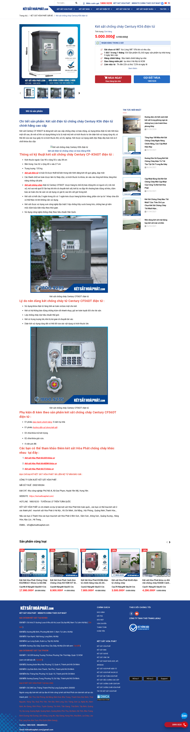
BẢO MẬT (100, 620)
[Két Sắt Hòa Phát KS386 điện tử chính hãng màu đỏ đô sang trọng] (95, 563)
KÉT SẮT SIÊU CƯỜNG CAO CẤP (108, 680)
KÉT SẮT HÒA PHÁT (104, 646)
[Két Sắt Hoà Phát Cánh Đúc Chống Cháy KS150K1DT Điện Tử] (64, 563)
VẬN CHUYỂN (101, 623)
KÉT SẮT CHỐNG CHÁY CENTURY (108, 684)
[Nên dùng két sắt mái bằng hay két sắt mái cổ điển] (132, 224)
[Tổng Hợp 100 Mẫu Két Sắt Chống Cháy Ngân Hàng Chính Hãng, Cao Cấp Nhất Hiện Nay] (132, 145)
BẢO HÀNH (101, 612)
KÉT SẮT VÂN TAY (103, 657)
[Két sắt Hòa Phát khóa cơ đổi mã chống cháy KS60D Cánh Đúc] (156, 563)
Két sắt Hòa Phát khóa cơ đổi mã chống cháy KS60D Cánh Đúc (156, 581)
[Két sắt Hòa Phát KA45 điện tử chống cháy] (126, 563)
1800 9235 (152, 81)
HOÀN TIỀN (101, 631)
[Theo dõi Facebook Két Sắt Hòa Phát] (131, 614)
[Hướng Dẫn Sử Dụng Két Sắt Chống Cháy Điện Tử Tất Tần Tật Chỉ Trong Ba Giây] (132, 166)
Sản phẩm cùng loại (33, 541)
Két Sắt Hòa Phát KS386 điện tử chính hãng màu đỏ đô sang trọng (94, 581)
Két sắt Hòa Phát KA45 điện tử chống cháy (125, 581)
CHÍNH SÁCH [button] (103, 607)
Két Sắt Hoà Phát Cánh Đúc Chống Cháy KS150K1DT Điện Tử (64, 581)
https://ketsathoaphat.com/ (41, 496)
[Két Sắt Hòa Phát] (36, 607)
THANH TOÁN (102, 627)
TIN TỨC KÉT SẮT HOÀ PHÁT (107, 691)
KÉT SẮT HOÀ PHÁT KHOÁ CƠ (107, 672)
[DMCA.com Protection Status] (103, 697)
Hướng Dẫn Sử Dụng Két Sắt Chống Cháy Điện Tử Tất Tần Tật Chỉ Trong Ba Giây (156, 161)
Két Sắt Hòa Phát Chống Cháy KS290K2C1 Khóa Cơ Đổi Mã (33, 581)
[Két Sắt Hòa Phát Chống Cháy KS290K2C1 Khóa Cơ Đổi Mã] (33, 563)
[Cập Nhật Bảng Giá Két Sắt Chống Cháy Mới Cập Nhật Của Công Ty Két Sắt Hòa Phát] (132, 186)
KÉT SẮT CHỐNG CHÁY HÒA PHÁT (108, 687)
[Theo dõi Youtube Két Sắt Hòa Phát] (137, 614)
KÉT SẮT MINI (101, 650)
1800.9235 (106, 3)
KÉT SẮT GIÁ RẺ (102, 654)
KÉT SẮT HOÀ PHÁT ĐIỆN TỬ (107, 669)
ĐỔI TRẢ (100, 616)
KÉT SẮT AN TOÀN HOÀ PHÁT (107, 676)
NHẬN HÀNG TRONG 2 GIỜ (112, 43)
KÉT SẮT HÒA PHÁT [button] (107, 641)
